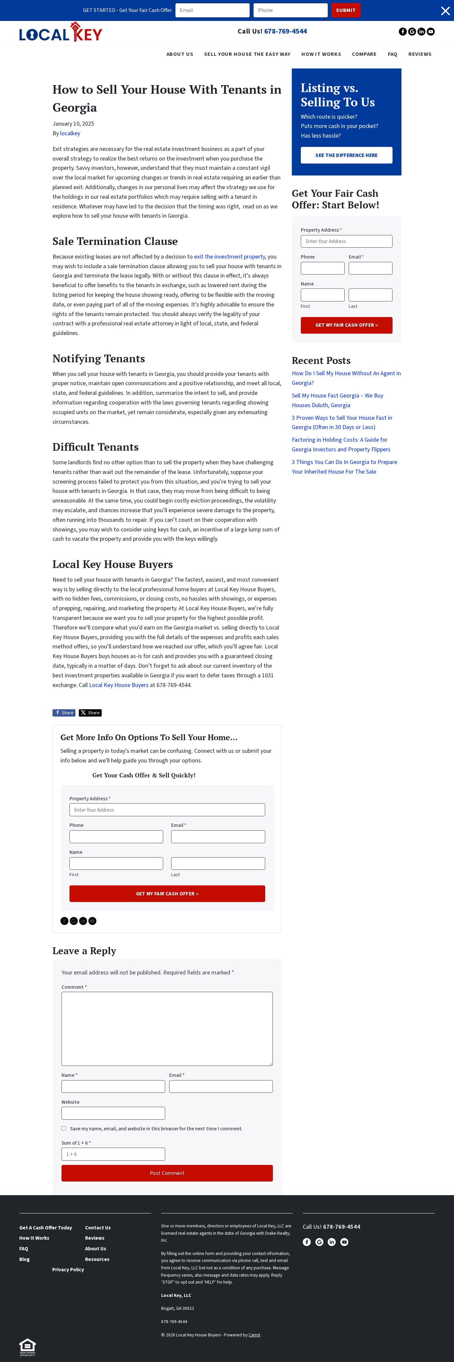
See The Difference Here (346, 155)
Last (175, 874)
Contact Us (98, 1227)
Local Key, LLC (176, 1295)
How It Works (321, 54)
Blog (24, 1259)
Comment (74, 987)
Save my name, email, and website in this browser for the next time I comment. (156, 1128)
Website (70, 1102)
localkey (70, 133)
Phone (76, 825)
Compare (364, 54)
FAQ (393, 54)
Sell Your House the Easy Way (247, 54)
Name (75, 852)
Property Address (90, 798)
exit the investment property (229, 257)
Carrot (254, 1335)
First (73, 874)
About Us (180, 54)
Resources (97, 1259)
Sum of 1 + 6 (76, 1143)
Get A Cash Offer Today (45, 1227)
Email (178, 825)
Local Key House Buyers (119, 685)
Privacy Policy (68, 1269)
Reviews (420, 54)
